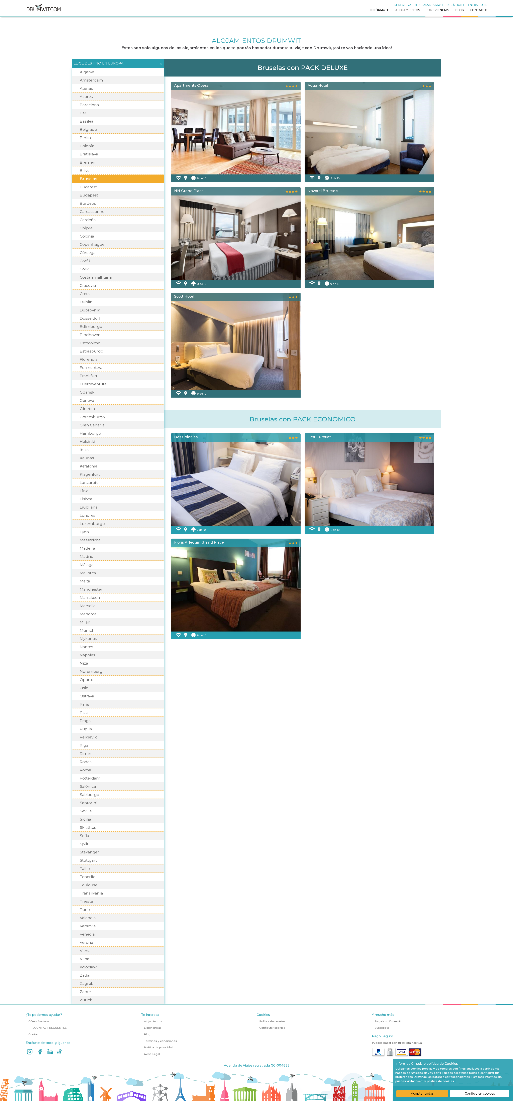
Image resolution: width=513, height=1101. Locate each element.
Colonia (87, 236)
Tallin (85, 868)
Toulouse (88, 884)
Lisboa (86, 499)
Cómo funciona (38, 1021)
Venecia (87, 934)
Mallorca (88, 572)
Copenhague (92, 244)
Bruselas (88, 178)
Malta (85, 581)
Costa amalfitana (96, 277)
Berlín (85, 137)
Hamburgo (90, 433)
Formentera (91, 367)
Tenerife (87, 876)
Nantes (86, 646)
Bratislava (89, 154)
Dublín (86, 301)
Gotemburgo (92, 416)
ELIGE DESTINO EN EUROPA (98, 63)
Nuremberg (91, 671)
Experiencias (153, 1027)
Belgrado (88, 129)
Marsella (88, 605)
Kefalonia (88, 466)
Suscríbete (382, 1027)
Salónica (88, 786)
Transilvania (91, 893)
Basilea (86, 121)
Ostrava (87, 696)
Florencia (89, 359)
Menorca (88, 613)
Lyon (84, 531)
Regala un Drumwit (388, 1021)
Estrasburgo (91, 351)
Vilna (84, 958)
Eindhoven (90, 334)
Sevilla (86, 811)
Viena (85, 950)
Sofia (84, 835)
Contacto (34, 1034)
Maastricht (90, 540)
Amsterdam (91, 80)
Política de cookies (272, 1021)
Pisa (84, 712)
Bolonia (87, 145)
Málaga (87, 564)
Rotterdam (90, 778)
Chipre (86, 228)
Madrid (87, 556)
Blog (147, 1034)
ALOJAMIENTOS (407, 10)
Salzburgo (89, 794)
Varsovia (88, 926)
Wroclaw (88, 967)
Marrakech (90, 597)
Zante (85, 991)
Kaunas (87, 457)
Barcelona (89, 104)
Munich (87, 630)
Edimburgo (91, 326)
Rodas (86, 761)
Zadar (85, 975)
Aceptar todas (422, 1093)
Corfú (85, 260)
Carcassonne (92, 211)
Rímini (86, 753)
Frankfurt (88, 375)
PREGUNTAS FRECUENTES (47, 1027)
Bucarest (88, 186)
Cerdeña (88, 219)
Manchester (91, 589)
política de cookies (440, 1081)
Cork (84, 269)
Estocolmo (90, 342)
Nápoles (87, 655)
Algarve (87, 72)
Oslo (84, 687)
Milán (85, 622)
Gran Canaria (92, 425)
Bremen (87, 162)
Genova (87, 400)
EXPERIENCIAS (437, 10)
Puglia (86, 728)
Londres (87, 515)
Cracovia (88, 285)
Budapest (89, 195)
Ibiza (84, 449)
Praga (85, 720)
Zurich (86, 999)
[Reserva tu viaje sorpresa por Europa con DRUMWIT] (44, 14)
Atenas (86, 88)
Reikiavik (88, 737)
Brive (85, 170)
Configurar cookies (480, 1093)
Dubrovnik (90, 310)
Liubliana (89, 507)
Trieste (86, 901)
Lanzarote (89, 482)
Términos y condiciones (160, 1041)
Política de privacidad (158, 1047)
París (84, 704)
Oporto (86, 679)
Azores (86, 96)
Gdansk (87, 392)
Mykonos (88, 638)
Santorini (88, 802)
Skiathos (88, 827)
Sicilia (85, 819)
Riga (84, 745)
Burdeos (88, 203)
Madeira (87, 548)
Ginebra (87, 408)
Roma (85, 770)
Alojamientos (153, 1021)
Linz (84, 490)
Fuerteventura (93, 384)
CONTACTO (478, 10)
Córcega (88, 252)
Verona (86, 942)
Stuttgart (88, 860)
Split (84, 843)
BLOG (459, 10)
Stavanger (89, 852)
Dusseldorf (90, 318)
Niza (84, 663)
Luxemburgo (92, 523)
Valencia (88, 917)
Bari (84, 113)
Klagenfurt (90, 474)
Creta (85, 293)
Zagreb (87, 983)
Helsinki (87, 441)
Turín (85, 909)
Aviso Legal (152, 1054)
